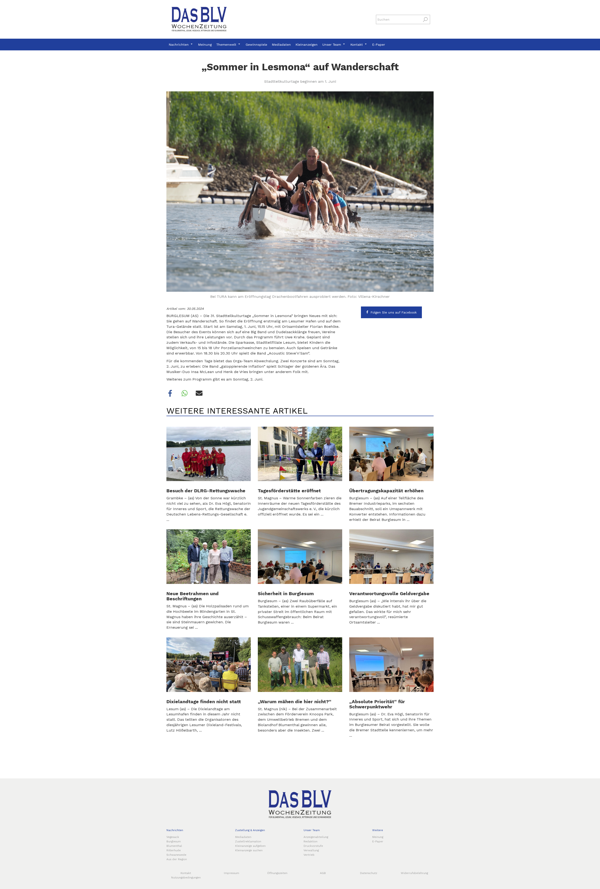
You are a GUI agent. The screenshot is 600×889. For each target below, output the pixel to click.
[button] (170, 393)
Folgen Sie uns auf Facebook (394, 312)
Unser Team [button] (332, 44)
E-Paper (378, 44)
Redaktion (310, 841)
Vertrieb (309, 854)
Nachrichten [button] (179, 44)
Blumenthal (174, 846)
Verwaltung (311, 850)
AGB (323, 873)
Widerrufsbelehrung (414, 873)
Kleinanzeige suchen (248, 850)
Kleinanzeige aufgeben (250, 846)
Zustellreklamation (248, 841)
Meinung (205, 44)
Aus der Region (176, 859)
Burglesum (173, 841)
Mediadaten (281, 44)
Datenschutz (368, 873)
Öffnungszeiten (277, 873)
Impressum (231, 873)
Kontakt (185, 873)
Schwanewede (176, 854)
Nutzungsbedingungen (186, 877)
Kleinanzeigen (307, 44)
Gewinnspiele (256, 44)
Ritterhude (173, 850)
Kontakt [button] (357, 44)
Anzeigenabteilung (316, 837)
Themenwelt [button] (226, 44)
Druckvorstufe (313, 846)
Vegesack (172, 837)
